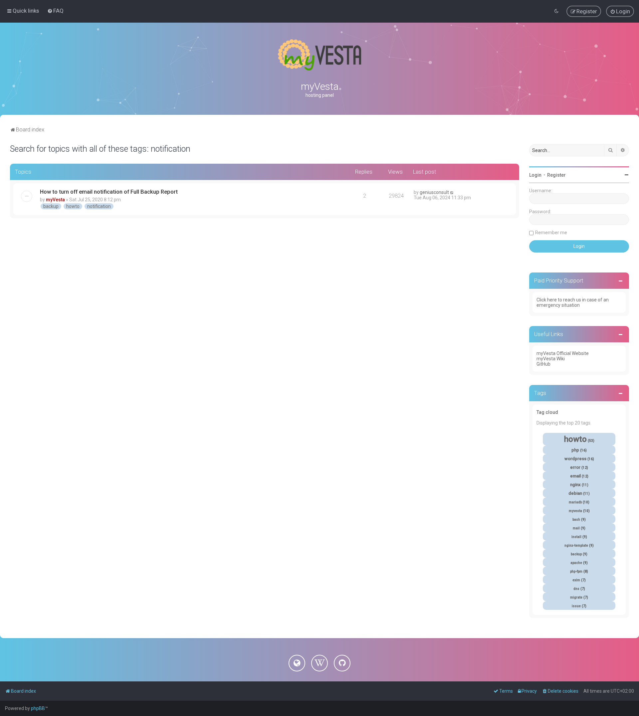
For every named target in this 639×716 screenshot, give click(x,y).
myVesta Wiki (550, 358)
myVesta (55, 199)
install (576, 537)
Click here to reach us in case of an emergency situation (572, 302)
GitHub (543, 364)
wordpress (575, 458)
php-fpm (576, 571)
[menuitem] (55, 11)
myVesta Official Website (562, 353)
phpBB (38, 708)
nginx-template (576, 545)
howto (73, 206)
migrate (576, 597)
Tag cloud (547, 412)
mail (576, 528)
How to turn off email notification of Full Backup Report (109, 191)
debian (575, 493)
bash (576, 519)
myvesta (575, 511)
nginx (575, 484)
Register (556, 175)
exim (576, 580)
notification (99, 206)
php (575, 450)
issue (576, 606)
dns (576, 589)
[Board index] (319, 55)
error (575, 467)
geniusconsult (434, 192)
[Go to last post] (452, 192)
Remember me (551, 232)
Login (535, 175)
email (575, 475)
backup (51, 206)
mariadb (575, 502)
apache (576, 563)
